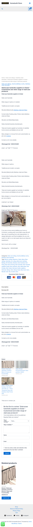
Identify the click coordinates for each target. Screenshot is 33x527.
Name (5, 435)
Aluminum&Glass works (18, 84)
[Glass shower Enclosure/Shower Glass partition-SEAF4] (22, 364)
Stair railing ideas (22, 266)
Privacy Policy (16, 510)
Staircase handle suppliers (18, 268)
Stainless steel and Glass (20, 110)
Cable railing (21, 259)
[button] (2, 9)
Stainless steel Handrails (8, 257)
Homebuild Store (16, 3)
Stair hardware (13, 266)
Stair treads (9, 268)
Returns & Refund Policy (16, 508)
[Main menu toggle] (29, 3)
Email (5, 441)
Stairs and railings (10, 77)
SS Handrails (9, 262)
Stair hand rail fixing (10, 264)
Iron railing (13, 261)
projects (8, 136)
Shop (16, 507)
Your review (8, 425)
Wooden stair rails (6, 271)
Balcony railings (8, 259)
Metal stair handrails (22, 261)
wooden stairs (14, 271)
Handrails (8, 261)
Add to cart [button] (6, 498)
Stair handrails (18, 264)
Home (3, 77)
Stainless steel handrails (19, 262)
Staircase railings (6, 270)
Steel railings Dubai (15, 270)
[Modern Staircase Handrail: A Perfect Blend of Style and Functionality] (8, 364)
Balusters (15, 259)
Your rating (6, 421)
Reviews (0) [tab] (5, 290)
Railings (3, 262)
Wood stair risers (25, 270)
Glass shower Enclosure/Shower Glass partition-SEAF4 (22, 370)
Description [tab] (5, 287)
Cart (16, 512)
